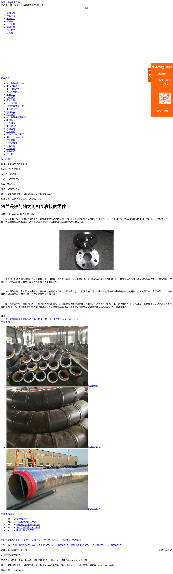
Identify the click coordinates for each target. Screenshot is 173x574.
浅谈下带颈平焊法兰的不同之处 (64, 319)
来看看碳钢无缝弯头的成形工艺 (25, 319)
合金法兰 (10, 114)
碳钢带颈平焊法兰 (40, 545)
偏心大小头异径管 (15, 137)
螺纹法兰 (10, 100)
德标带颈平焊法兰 (79, 545)
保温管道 (10, 151)
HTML (15, 570)
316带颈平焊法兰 (113, 545)
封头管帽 (10, 140)
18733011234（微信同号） (165, 83)
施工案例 (10, 30)
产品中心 (10, 16)
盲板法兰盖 (11, 103)
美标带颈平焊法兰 (21, 545)
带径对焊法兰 (12, 89)
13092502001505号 (105, 565)
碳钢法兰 (10, 112)
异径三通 (10, 131)
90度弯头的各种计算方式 (28, 524)
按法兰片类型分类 (15, 83)
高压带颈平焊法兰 (60, 545)
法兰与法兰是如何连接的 (28, 527)
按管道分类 (11, 143)
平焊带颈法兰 (96, 545)
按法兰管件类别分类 (16, 117)
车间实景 (10, 27)
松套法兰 (10, 97)
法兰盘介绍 (21, 519)
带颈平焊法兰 (12, 86)
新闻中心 (10, 21)
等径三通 (10, 129)
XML (21, 570)
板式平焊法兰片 (14, 92)
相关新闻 (10, 514)
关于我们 (15, 2)
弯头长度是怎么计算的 (27, 522)
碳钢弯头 (10, 120)
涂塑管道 (10, 148)
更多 (3, 322)
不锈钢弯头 (11, 126)
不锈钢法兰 (11, 109)
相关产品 (10, 322)
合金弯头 (10, 123)
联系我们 (5, 2)
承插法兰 (10, 94)
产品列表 (5, 78)
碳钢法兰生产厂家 (25, 530)
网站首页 (10, 13)
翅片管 (9, 154)
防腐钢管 (10, 146)
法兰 (7, 219)
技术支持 (10, 24)
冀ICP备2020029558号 (71, 565)
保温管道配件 (94, 386)
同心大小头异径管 (15, 134)
